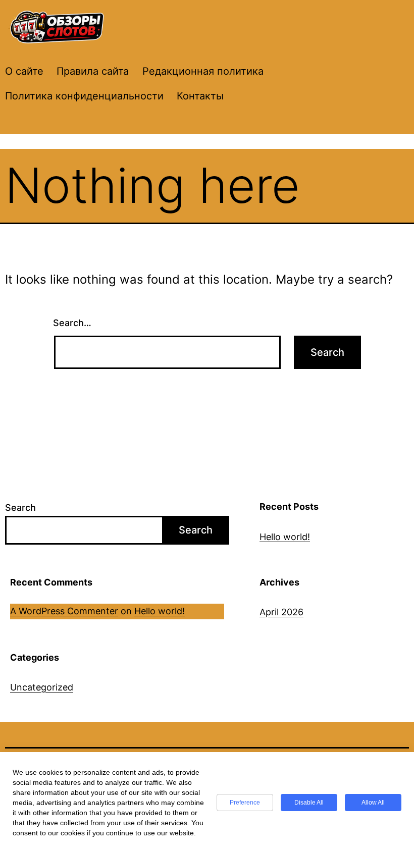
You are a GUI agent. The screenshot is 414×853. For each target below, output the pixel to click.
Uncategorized (41, 687)
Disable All (309, 802)
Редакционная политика (203, 71)
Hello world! (285, 536)
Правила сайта (93, 71)
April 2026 (281, 612)
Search (20, 507)
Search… (72, 322)
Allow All (373, 802)
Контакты (200, 96)
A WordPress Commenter (64, 611)
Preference (245, 802)
